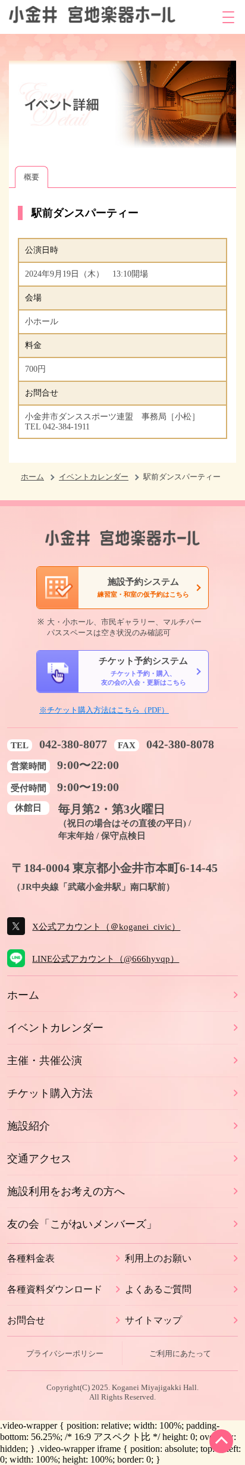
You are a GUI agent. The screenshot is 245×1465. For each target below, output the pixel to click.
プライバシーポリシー (64, 1353)
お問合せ (26, 1320)
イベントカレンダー (93, 476)
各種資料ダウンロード (54, 1289)
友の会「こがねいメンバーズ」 (82, 1224)
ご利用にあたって (180, 1353)
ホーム (32, 476)
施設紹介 (28, 1126)
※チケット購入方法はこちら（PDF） (104, 709)
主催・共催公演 (44, 1060)
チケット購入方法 (50, 1093)
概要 (31, 176)
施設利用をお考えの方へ (66, 1191)
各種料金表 (31, 1258)
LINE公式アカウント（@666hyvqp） (105, 958)
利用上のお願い (158, 1258)
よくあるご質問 (158, 1289)
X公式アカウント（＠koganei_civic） (106, 926)
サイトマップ (153, 1320)
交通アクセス (39, 1159)
